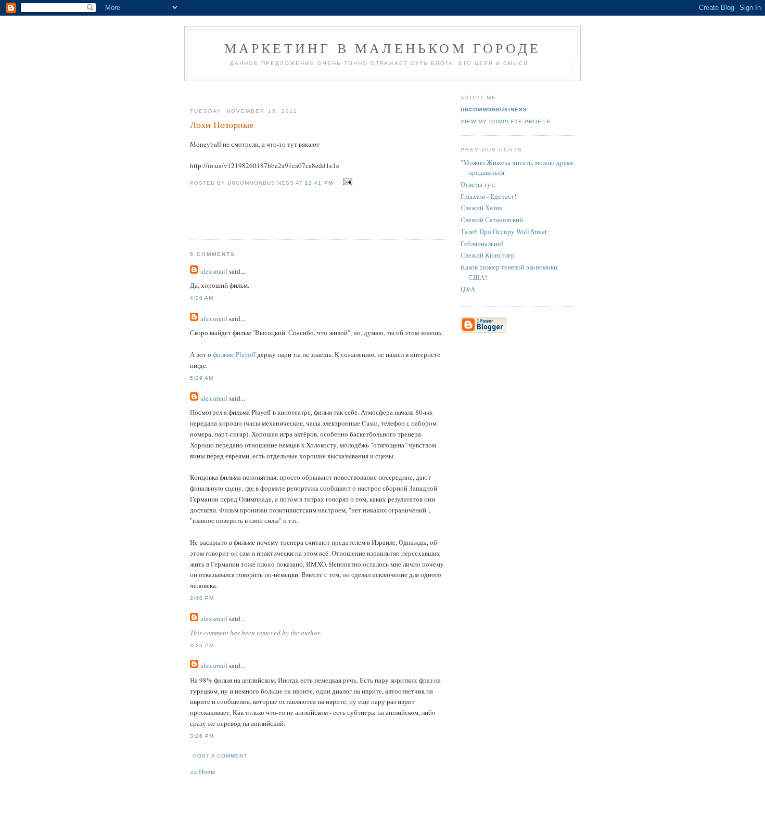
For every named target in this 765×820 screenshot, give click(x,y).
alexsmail (213, 271)
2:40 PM (202, 598)
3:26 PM (202, 736)
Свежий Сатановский (492, 219)
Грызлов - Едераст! (488, 196)
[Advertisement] (313, 90)
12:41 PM (319, 183)
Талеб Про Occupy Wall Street (504, 231)
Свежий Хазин (482, 207)
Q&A (468, 288)
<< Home (202, 771)
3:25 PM (202, 645)
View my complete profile (506, 121)
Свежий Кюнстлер (488, 255)
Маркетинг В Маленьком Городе (382, 48)
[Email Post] (346, 182)
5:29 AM (201, 378)
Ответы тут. (478, 184)
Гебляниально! (482, 243)
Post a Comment (220, 756)
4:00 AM (201, 298)
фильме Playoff (234, 354)
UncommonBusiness (494, 109)
